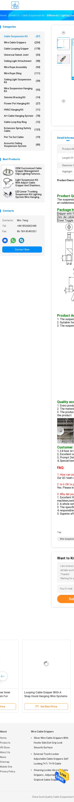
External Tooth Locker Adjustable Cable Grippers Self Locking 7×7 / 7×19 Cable (51, 759)
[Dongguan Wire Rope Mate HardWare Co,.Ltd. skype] (21, 240)
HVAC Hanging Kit (22, 109)
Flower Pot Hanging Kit (22, 103)
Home (3, 738)
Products (5, 742)
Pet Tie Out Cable (22, 137)
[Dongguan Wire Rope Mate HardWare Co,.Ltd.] (15, 5)
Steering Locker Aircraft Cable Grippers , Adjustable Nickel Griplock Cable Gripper (51, 775)
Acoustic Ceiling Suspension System (22, 144)
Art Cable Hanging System (22, 115)
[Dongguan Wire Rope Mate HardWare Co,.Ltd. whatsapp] (13, 240)
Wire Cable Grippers (22, 42)
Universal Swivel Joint (22, 54)
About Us (5, 752)
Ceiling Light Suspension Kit (22, 81)
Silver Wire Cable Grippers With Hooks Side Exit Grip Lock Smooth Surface (51, 743)
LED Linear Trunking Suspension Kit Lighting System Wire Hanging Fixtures (28, 194)
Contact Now (22, 249)
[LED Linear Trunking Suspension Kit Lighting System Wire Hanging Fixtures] (8, 195)
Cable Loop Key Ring (22, 122)
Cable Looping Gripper (22, 48)
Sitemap (4, 762)
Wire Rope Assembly (22, 67)
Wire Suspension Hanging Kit (22, 90)
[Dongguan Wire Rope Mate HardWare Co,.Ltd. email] (5, 240)
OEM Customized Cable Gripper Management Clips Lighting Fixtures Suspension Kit (28, 171)
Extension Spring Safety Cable (22, 129)
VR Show (5, 747)
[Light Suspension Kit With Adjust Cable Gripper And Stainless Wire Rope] (8, 183)
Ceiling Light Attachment (22, 61)
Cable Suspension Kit (22, 36)
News (3, 757)
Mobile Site (6, 766)
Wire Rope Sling (22, 73)
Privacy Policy (7, 771)
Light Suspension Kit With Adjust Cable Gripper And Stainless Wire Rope (27, 183)
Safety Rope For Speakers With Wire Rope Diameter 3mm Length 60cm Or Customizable (25, 696)
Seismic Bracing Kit (22, 97)
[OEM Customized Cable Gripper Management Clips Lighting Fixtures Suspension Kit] (8, 171)
